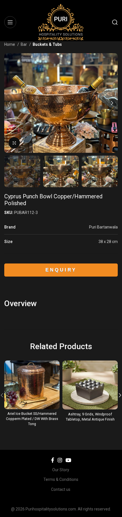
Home (10, 44)
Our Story (60, 469)
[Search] (115, 22)
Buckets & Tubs (47, 44)
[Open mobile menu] (10, 22)
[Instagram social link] (60, 460)
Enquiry (61, 270)
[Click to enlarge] (14, 143)
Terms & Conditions (60, 479)
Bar (24, 44)
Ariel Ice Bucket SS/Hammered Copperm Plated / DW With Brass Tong (32, 418)
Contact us (60, 489)
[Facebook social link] (52, 460)
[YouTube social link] (68, 460)
